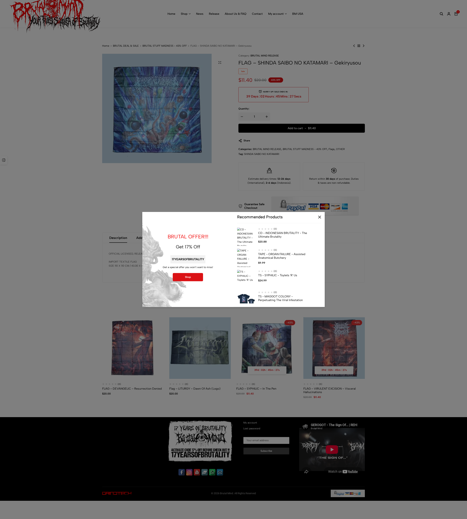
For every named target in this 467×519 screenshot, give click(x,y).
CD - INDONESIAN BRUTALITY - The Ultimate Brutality (282, 234)
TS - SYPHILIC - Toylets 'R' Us (277, 275)
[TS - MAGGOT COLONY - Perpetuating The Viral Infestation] (246, 300)
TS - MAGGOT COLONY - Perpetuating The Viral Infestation (280, 298)
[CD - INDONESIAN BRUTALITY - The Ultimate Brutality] (246, 237)
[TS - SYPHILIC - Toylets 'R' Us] (246, 279)
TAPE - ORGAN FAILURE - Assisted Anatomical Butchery (281, 256)
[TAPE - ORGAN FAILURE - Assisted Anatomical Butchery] (246, 258)
